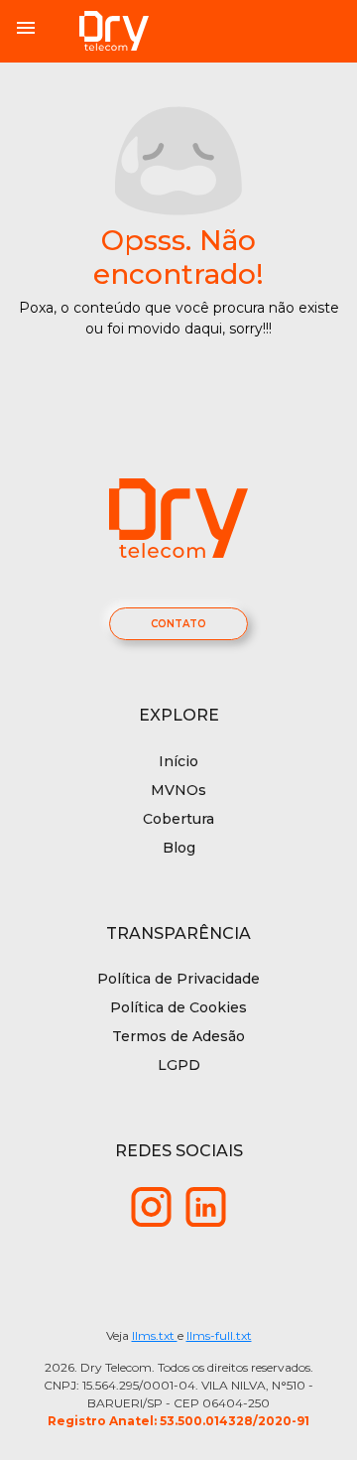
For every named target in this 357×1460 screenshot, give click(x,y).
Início (178, 761)
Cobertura (178, 819)
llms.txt (155, 1335)
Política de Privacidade (178, 979)
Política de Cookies (178, 1007)
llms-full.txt (219, 1335)
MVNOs (178, 790)
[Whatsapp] (151, 1206)
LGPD (179, 1065)
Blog (179, 848)
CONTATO (178, 623)
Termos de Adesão (178, 1036)
